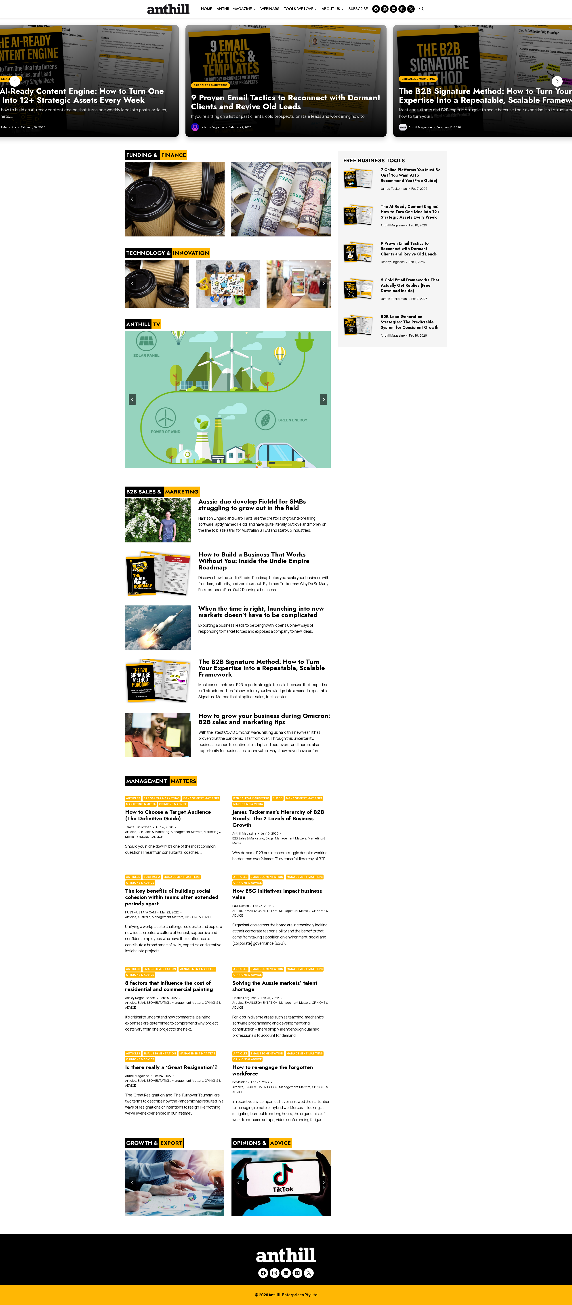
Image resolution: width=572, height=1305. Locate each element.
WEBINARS (269, 8)
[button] (14, 81)
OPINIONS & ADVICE (173, 804)
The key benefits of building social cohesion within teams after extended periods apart (172, 897)
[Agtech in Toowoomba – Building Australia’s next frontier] (174, 1183)
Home (206, 8)
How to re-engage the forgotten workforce (272, 1070)
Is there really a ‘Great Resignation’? (171, 1067)
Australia (151, 877)
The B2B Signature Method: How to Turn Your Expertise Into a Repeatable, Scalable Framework (261, 668)
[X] (309, 1273)
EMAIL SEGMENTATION (267, 877)
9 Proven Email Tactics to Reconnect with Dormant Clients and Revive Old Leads (409, 248)
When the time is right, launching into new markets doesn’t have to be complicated (261, 612)
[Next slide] (323, 199)
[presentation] (158, 520)
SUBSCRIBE (358, 8)
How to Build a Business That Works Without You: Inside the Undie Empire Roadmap (253, 561)
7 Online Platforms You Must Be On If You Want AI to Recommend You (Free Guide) (411, 175)
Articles (133, 798)
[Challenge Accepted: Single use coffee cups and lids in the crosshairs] (175, 199)
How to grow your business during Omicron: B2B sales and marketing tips (264, 719)
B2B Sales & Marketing (161, 798)
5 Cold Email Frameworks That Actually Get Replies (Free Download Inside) (410, 285)
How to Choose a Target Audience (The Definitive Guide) (168, 815)
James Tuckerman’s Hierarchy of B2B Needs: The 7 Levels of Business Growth (278, 818)
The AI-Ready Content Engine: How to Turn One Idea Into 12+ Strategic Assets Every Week (410, 212)
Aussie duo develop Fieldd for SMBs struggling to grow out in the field (252, 504)
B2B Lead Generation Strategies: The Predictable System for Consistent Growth (409, 322)
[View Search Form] (421, 8)
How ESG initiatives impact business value (277, 894)
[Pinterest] (402, 9)
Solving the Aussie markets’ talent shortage (274, 986)
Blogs (278, 798)
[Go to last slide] (132, 199)
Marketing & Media (141, 804)
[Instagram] (385, 9)
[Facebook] (376, 9)
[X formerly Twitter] (411, 9)
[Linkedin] (393, 9)
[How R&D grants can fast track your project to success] (228, 284)
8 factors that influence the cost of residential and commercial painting (169, 986)
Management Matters (201, 798)
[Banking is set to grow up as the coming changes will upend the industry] (281, 199)
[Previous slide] (132, 1182)
